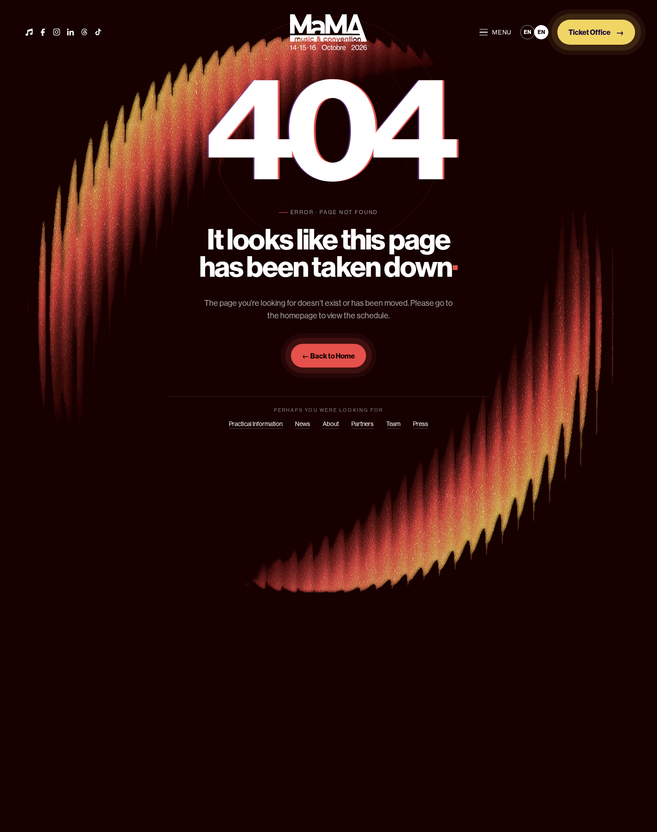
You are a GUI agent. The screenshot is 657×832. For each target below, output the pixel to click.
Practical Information (255, 423)
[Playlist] (29, 32)
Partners (362, 423)
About (331, 423)
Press (420, 423)
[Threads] (84, 32)
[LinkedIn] (70, 32)
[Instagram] (57, 32)
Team (393, 423)
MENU (501, 32)
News (302, 423)
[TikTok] (98, 32)
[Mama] (328, 32)
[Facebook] (43, 32)
